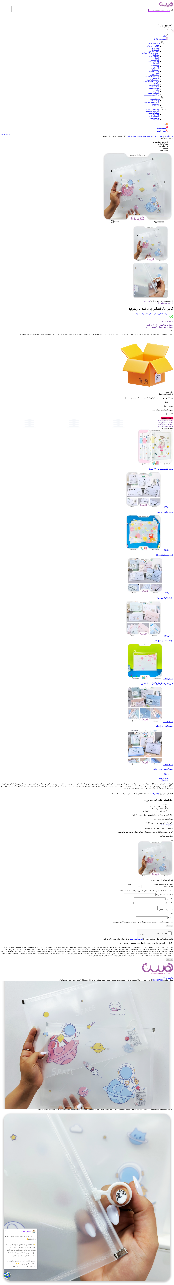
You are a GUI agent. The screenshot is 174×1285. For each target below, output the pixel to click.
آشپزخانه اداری (155, 99)
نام (171, 913)
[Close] (172, 840)
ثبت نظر (169, 959)
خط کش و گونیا (153, 61)
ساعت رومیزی (154, 88)
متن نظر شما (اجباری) (165, 909)
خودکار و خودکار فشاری (150, 53)
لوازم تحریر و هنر (154, 43)
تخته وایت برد (154, 85)
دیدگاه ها (165, 780)
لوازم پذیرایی (154, 105)
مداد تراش (155, 48)
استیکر (156, 58)
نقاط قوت (169, 899)
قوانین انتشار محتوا (136, 939)
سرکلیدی (155, 91)
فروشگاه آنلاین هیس (166, 136)
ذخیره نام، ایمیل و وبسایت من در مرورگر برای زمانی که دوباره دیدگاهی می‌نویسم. (141, 922)
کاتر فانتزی (155, 68)
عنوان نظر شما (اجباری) (164, 894)
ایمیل (170, 918)
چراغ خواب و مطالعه (151, 95)
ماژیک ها (156, 55)
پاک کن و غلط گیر (152, 46)
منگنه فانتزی (154, 75)
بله (149, 301)
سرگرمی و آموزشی (152, 76)
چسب (157, 66)
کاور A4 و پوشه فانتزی (151, 81)
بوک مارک (155, 70)
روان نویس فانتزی (152, 51)
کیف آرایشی (154, 118)
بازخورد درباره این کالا (165, 303)
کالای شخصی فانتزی (153, 109)
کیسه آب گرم (154, 116)
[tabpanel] (87, 1210)
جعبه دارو (155, 104)
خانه (164, 36)
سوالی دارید (161, 128)
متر (157, 90)
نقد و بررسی (163, 778)
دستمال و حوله (154, 113)
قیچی (157, 73)
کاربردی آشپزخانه (153, 100)
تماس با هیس (161, 131)
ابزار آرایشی (154, 119)
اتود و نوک (155, 50)
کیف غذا (156, 63)
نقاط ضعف (169, 903)
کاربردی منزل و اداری (151, 102)
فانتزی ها (156, 78)
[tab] (84, 778)
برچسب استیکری (153, 80)
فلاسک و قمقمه (153, 93)
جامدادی (156, 83)
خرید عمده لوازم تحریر (150, 136)
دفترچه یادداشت (153, 56)
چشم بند (156, 114)
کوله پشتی (155, 65)
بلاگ (164, 124)
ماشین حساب (154, 71)
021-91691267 (158, 980)
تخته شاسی (155, 86)
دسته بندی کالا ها (160, 39)
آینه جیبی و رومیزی (152, 111)
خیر (145, 301)
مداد (157, 45)
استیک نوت (155, 60)
